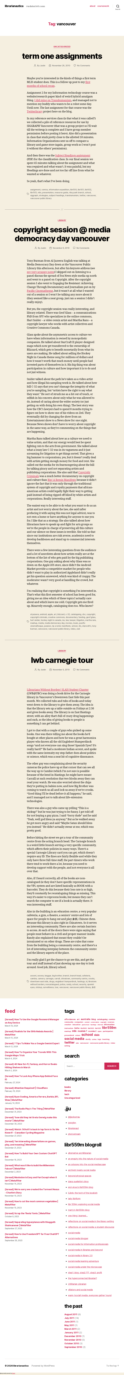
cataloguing (76, 614)
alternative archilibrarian (79, 1153)
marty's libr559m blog (78, 1210)
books (67, 1087)
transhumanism (72, 195)
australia (85, 1019)
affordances (70, 1019)
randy (68, 984)
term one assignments (62, 56)
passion (47, 626)
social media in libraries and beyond (85, 1250)
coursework (103, 6)
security (82, 984)
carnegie (50, 978)
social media (74, 1039)
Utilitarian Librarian (77, 1284)
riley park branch (76, 192)
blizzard (61, 614)
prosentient (69, 1035)
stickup (39, 987)
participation (108, 1031)
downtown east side (39, 981)
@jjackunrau (74, 1117)
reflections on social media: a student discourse (91, 1227)
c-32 (68, 614)
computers (78, 1022)
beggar (48, 975)
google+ (72, 1122)
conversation (95, 1022)
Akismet (13, 1373)
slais (97, 1034)
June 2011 (69, 1321)
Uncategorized (62, 47)
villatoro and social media (80, 1289)
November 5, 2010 (61, 669)
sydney (94, 1039)
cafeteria (86, 975)
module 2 (92, 1031)
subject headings (56, 195)
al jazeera (34, 614)
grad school (85, 1025)
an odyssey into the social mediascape (87, 1164)
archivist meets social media (81, 1170)
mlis (39, 192)
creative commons (56, 617)
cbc (83, 614)
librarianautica (14, 6)
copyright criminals (38, 617)
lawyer (72, 620)
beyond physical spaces (79, 1176)
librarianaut (73, 1128)
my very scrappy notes (40, 272)
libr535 (98, 1028)
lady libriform (74, 1198)
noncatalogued (52, 984)
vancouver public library (41, 198)
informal (100, 1025)
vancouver (91, 195)
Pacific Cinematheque (40, 291)
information (109, 1024)
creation (67, 1025)
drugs (51, 981)
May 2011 (69, 1325)
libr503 (33, 192)
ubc (77, 1043)
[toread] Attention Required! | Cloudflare (26, 1088)
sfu (80, 626)
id (86, 981)
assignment (35, 189)
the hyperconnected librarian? (82, 1278)
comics (45, 189)
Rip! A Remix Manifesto (62, 480)
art (55, 614)
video (73, 629)
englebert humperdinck (65, 981)
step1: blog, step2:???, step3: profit (85, 1272)
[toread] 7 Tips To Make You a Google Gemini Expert (32, 1043)
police (62, 984)
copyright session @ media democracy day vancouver (62, 234)
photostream (74, 1134)
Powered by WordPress (43, 1365)
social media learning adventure (83, 1261)
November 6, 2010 (61, 248)
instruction (68, 1028)
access (40, 975)
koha (76, 1028)
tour (56, 987)
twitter (82, 195)
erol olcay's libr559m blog (80, 1187)
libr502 (88, 189)
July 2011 (69, 1318)
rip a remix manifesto (61, 626)
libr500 (73, 189)
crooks (91, 978)
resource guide (61, 192)
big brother (57, 975)
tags (99, 1039)
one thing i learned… (78, 1215)
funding (81, 617)
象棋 (94, 987)
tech (66, 1094)
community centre (79, 978)
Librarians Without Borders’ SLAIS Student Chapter (58, 689)
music (75, 623)
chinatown (65, 978)
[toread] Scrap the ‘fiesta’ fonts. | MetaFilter (27, 1213)
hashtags (93, 1025)
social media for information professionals (88, 1244)
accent (33, 975)
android (43, 614)
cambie (33, 978)
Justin (42, 65)
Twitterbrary (35, 111)
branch (66, 975)
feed (10, 1011)
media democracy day (55, 623)
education (76, 1025)
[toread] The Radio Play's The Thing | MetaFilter (30, 1108)
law (67, 620)
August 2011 (70, 1314)
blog (93, 1019)
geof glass (90, 617)
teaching (105, 1039)
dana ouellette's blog (78, 1181)
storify (88, 1039)
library (62, 220)
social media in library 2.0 (80, 1255)
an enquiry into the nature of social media (88, 1158)
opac (100, 1031)
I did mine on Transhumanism (52, 100)
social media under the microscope (85, 1267)
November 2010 (72, 1340)
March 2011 (70, 1329)
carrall (57, 978)
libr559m (109, 1028)
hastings (81, 981)
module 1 (82, 1031)
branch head (75, 975)
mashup (33, 623)
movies (69, 623)
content (87, 1022)
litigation (80, 620)
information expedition (59, 189)
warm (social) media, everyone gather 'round (89, 1295)
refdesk (77, 1035)
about (92, 6)
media (41, 623)
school (88, 192)
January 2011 (71, 1332)
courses (111, 1022)
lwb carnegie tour (62, 660)
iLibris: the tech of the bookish (82, 1193)
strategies (43, 195)
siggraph (34, 195)
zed (78, 629)
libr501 (81, 189)
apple (50, 614)
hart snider (35, 620)
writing (67, 1046)
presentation (48, 192)
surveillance (48, 987)
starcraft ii (86, 626)
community (68, 1022)
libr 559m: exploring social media (84, 1204)
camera (41, 978)
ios (63, 620)
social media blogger (78, 1238)
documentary (72, 617)
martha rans (90, 620)
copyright (91, 614)
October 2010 (71, 1343)
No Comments (83, 65)
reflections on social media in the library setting (91, 1221)
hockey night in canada (51, 620)
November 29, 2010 (61, 65)
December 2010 (72, 1336)
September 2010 (73, 1347)
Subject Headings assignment (72, 155)
